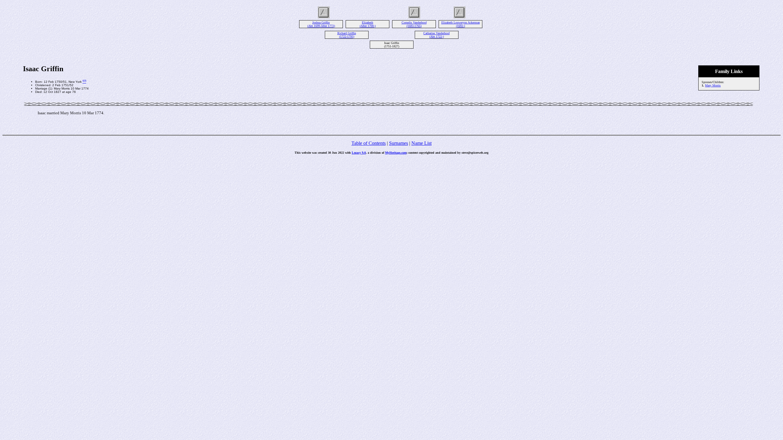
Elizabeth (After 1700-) (368, 24)
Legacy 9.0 (359, 152)
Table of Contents (368, 143)
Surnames (398, 143)
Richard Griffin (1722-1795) (346, 34)
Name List (421, 143)
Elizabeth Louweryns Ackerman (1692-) (460, 24)
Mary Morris (713, 85)
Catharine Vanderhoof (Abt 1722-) (436, 34)
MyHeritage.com (395, 152)
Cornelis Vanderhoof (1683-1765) (414, 24)
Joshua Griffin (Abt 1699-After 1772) (321, 24)
